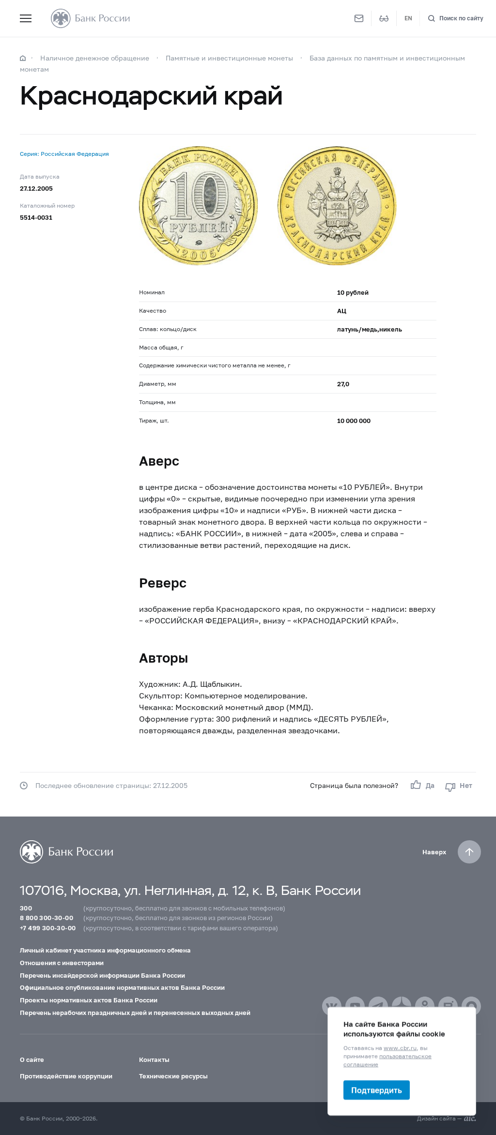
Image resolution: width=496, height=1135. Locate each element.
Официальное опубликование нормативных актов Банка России (122, 987)
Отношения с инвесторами (62, 963)
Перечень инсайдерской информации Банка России (102, 975)
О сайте (32, 1059)
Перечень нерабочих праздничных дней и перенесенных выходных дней (135, 1012)
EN (408, 18)
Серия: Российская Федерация (64, 153)
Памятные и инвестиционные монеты (229, 58)
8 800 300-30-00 (46, 918)
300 (26, 908)
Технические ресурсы (173, 1076)
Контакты (154, 1059)
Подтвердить (376, 1089)
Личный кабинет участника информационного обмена (105, 950)
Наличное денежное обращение (94, 58)
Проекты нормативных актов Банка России (88, 1000)
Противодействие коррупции (66, 1076)
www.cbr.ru (400, 1047)
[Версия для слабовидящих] (384, 18)
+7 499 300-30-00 (48, 928)
